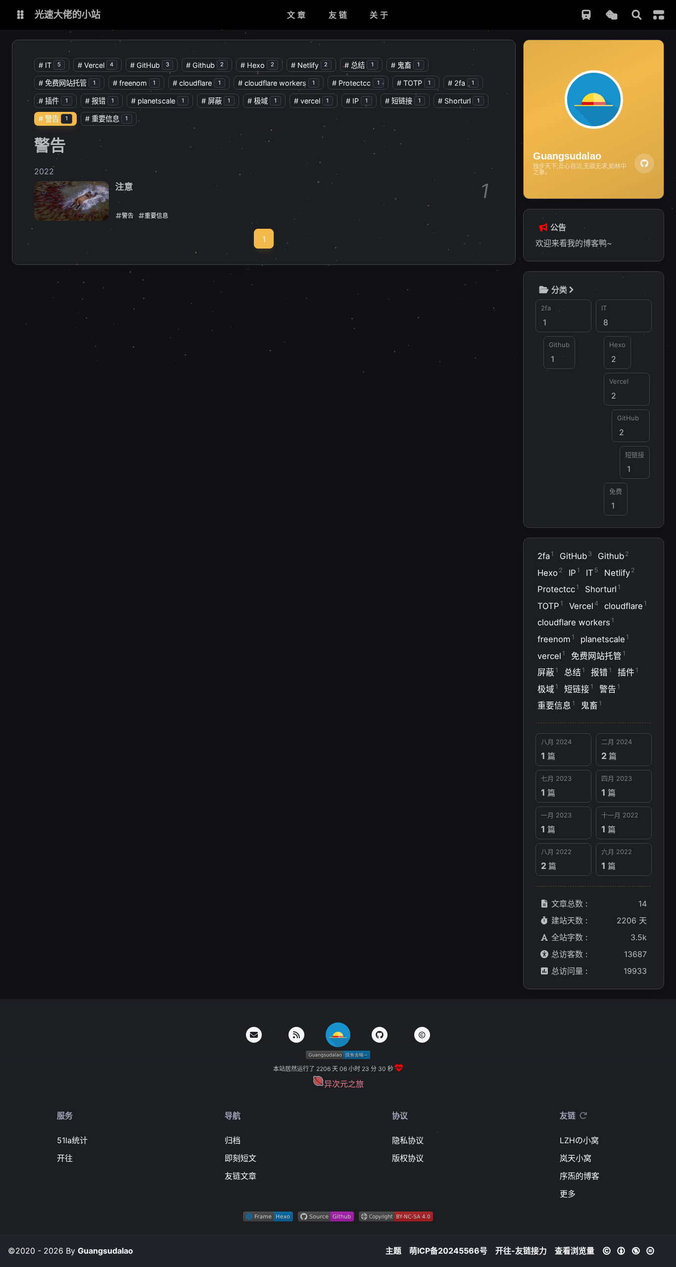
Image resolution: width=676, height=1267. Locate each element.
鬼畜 (405, 65)
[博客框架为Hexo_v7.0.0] (268, 1218)
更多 (568, 1194)
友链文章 (240, 1176)
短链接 (403, 101)
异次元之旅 (344, 1084)
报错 (99, 101)
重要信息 (106, 118)
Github (205, 65)
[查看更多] (571, 290)
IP (357, 101)
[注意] (71, 201)
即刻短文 (240, 1158)
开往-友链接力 (521, 1251)
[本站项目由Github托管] (326, 1218)
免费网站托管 (67, 83)
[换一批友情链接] (583, 1115)
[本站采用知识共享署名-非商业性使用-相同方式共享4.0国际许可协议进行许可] (396, 1218)
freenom (134, 83)
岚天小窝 (575, 1158)
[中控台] (658, 14)
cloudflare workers (276, 83)
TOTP (414, 83)
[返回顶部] (338, 1034)
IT (50, 65)
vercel (311, 101)
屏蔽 (216, 101)
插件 (53, 101)
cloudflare (197, 83)
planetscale (157, 101)
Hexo (257, 65)
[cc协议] (631, 1250)
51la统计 (72, 1140)
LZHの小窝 (579, 1140)
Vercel (96, 65)
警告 (53, 118)
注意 (124, 186)
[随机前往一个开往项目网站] (586, 15)
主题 (393, 1251)
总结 (359, 65)
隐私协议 (408, 1140)
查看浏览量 (574, 1251)
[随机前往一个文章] (611, 15)
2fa (461, 83)
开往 (65, 1158)
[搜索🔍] (636, 15)
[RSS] (296, 1035)
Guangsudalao (105, 1251)
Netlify (309, 65)
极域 (262, 101)
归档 (233, 1140)
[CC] (422, 1035)
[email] (254, 1035)
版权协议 (408, 1158)
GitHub (149, 65)
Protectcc (356, 83)
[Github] (644, 163)
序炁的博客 (579, 1176)
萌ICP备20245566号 (448, 1251)
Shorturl (459, 101)
